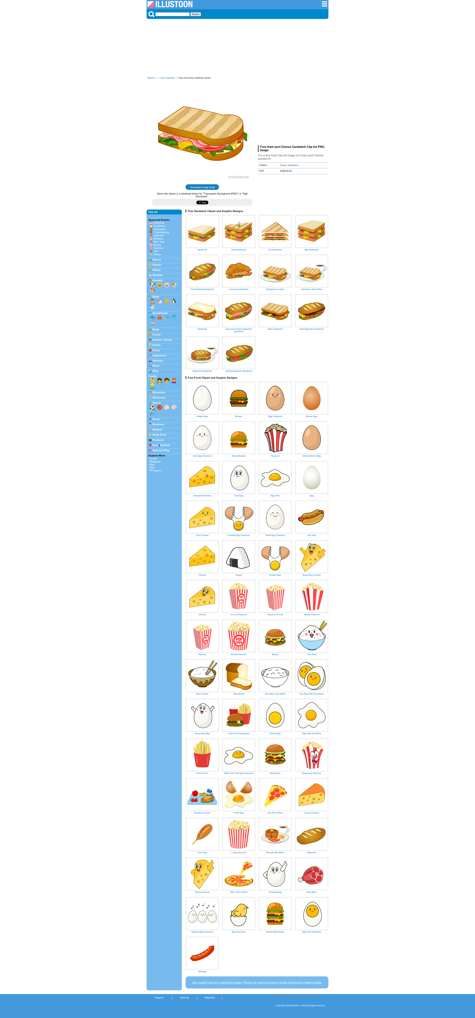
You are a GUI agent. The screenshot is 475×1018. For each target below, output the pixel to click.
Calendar (158, 222)
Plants (156, 269)
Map (152, 464)
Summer (158, 248)
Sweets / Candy (162, 339)
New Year (159, 241)
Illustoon (151, 78)
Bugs (156, 329)
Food (162, 78)
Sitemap (184, 997)
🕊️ (152, 306)
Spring (157, 244)
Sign (152, 467)
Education (159, 392)
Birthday (158, 238)
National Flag (161, 450)
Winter (157, 254)
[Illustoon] (170, 6)
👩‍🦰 (174, 380)
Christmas (159, 225)
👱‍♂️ (152, 386)
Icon (155, 445)
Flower (157, 264)
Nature (157, 259)
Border (153, 458)
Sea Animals (160, 313)
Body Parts (159, 434)
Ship (155, 370)
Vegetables (159, 355)
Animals (157, 280)
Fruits (156, 350)
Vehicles (158, 360)
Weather (158, 275)
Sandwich (170, 78)
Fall (155, 251)
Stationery (159, 397)
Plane (156, 365)
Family (152, 376)
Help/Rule (209, 997)
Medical (157, 429)
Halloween (159, 229)
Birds (156, 296)
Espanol (159, 997)
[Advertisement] (237, 49)
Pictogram (155, 470)
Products (158, 439)
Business (158, 424)
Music (156, 419)
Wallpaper (155, 461)
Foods (157, 334)
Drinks (157, 344)
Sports (157, 402)
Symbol (165, 445)
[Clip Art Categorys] (324, 5)
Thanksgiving (161, 232)
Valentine (158, 235)
